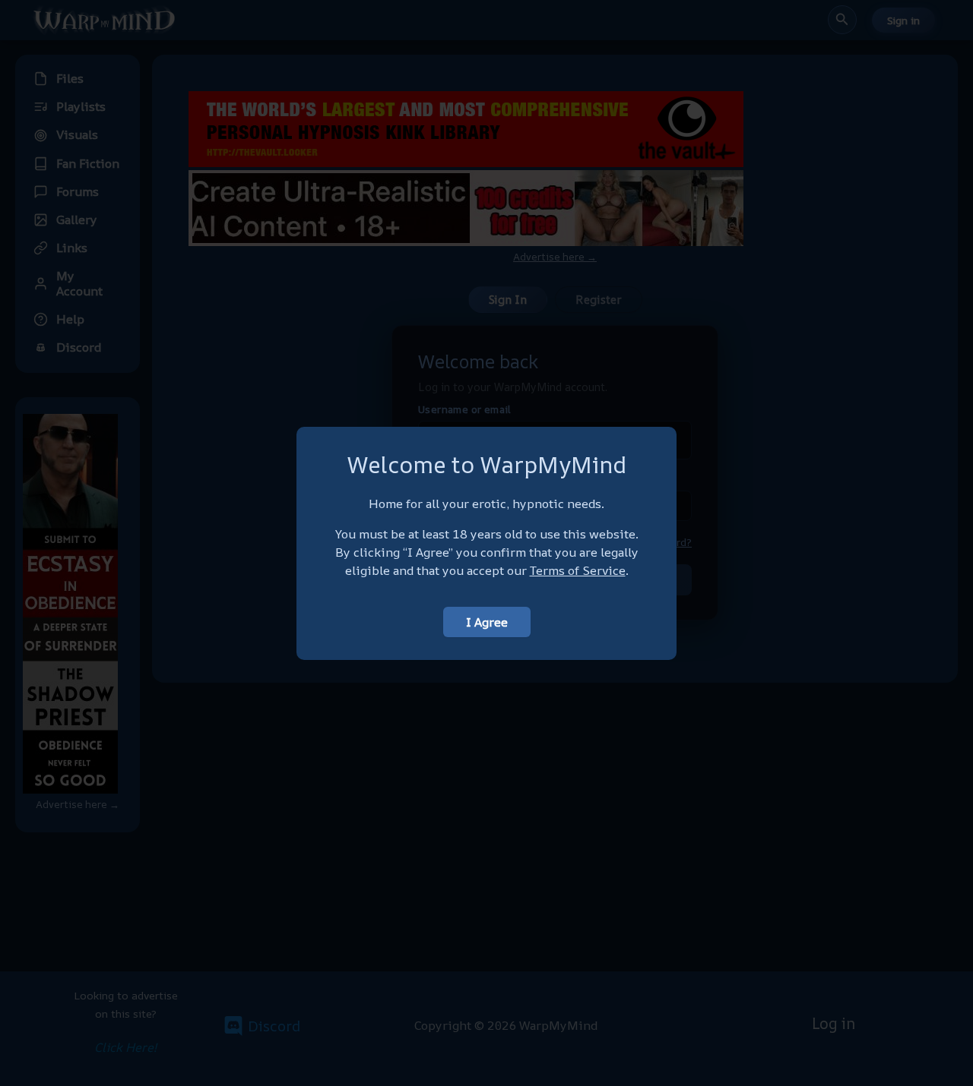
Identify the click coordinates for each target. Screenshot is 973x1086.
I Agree (487, 622)
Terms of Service (578, 570)
